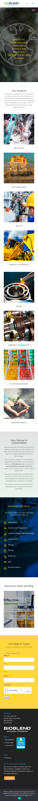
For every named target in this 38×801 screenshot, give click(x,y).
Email (6, 676)
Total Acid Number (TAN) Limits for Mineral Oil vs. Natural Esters (19, 600)
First (5, 663)
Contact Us (9, 778)
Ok (19, 798)
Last (5, 671)
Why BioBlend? (9, 740)
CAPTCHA (7, 685)
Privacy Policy (9, 742)
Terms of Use (9, 745)
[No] (36, 795)
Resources (8, 758)
